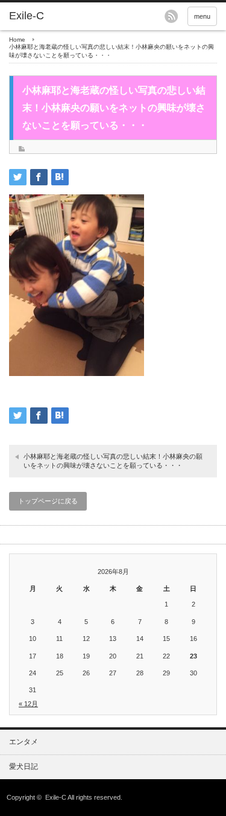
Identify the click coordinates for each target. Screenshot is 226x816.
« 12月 (28, 703)
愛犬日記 (23, 766)
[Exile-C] (54, 16)
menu (202, 16)
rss (171, 16)
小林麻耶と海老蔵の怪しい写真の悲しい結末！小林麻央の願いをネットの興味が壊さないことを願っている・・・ (113, 461)
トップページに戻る (48, 501)
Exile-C (55, 797)
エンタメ (23, 742)
